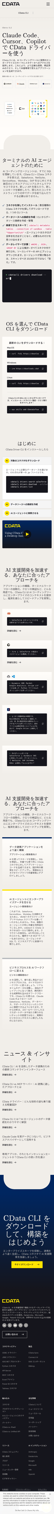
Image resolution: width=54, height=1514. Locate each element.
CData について (35, 1404)
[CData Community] (26, 1325)
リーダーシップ (34, 1422)
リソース (5, 1465)
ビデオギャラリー (9, 1478)
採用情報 (32, 1431)
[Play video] (27, 534)
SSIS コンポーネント (36, 1361)
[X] (10, 1325)
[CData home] (13, 4)
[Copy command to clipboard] (43, 621)
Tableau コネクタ (9, 1388)
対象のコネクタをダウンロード (23, 460)
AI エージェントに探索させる (22, 513)
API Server (6, 1370)
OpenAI (31, 1474)
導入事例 (5, 1456)
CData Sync (33, 1353)
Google (31, 1461)
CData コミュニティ (10, 1452)
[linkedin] (4, 1325)
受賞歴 (31, 1418)
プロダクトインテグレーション (13, 1410)
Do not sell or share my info (27, 1510)
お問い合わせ (11, 1334)
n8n (30, 1470)
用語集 (5, 1474)
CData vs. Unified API (11, 1431)
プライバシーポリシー (23, 1490)
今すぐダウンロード (24, 1264)
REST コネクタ (8, 1375)
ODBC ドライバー (9, 1353)
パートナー (6, 1423)
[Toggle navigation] (47, 4)
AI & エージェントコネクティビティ (13, 1416)
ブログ (5, 1461)
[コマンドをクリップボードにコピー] (43, 354)
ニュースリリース (35, 1409)
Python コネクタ (9, 1366)
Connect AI (33, 1357)
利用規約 (5, 1490)
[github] (20, 1325)
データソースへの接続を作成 (22, 504)
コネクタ (5, 1404)
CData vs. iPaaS (9, 1427)
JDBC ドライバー (9, 1357)
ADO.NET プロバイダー (11, 1361)
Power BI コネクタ (9, 1384)
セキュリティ (42, 1490)
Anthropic (32, 1452)
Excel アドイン (8, 1379)
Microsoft (32, 1465)
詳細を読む (12, 630)
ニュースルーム (34, 1413)
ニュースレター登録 (10, 1470)
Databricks (33, 1456)
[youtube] (15, 1325)
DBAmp (31, 1366)
